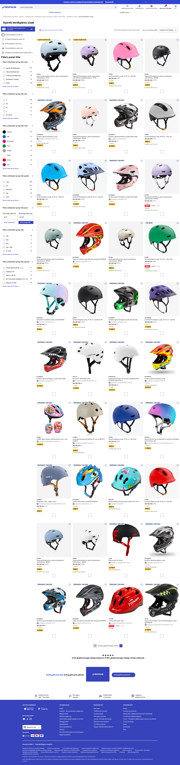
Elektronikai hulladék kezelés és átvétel (71, 719)
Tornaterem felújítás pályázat (132, 716)
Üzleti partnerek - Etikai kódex (142, 750)
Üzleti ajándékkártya (66, 727)
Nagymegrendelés (65, 734)
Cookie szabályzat (127, 750)
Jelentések (122, 752)
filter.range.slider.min (9, 213)
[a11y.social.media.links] (23, 719)
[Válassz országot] (31, 727)
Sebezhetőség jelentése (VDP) (108, 752)
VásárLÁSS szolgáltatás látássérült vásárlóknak (137, 713)
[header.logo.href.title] (9, 7)
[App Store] (30, 709)
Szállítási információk (100, 711)
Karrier (125, 724)
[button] (18, 68)
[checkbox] (18, 132)
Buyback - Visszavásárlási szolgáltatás (71, 711)
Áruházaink (126, 727)
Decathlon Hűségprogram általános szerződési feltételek (36, 750)
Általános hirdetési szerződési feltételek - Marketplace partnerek (117, 748)
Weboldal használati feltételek (30, 752)
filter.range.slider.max (25, 213)
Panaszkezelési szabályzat (90, 750)
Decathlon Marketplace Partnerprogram (72, 732)
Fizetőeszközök (98, 713)
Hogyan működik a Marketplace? (103, 727)
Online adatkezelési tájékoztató (70, 748)
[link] (123, 675)
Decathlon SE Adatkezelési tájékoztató (109, 750)
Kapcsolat (97, 708)
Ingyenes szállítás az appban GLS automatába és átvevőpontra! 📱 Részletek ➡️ (88, 2)
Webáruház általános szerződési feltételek (33, 748)
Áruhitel (62, 729)
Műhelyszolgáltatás (66, 716)
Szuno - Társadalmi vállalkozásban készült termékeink (139, 719)
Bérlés (61, 708)
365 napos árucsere (100, 716)
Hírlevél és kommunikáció (101, 721)
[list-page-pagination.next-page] (120, 645)
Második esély (64, 713)
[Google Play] (44, 709)
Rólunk (125, 708)
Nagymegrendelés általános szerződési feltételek (67, 750)
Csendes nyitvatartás (129, 711)
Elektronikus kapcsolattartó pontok (89, 752)
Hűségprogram (64, 721)
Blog (124, 729)
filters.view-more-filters (11, 86)
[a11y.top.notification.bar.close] (146, 2)
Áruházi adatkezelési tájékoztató (90, 748)
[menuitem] (56, 12)
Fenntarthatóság (128, 721)
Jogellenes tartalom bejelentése (69, 752)
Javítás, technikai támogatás (102, 719)
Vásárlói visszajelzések (53, 748)
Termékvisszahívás (100, 724)
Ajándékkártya (64, 724)
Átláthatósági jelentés (133, 752)
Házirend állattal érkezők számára (49, 752)
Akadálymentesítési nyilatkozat (30, 754)
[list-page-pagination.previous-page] (95, 645)
